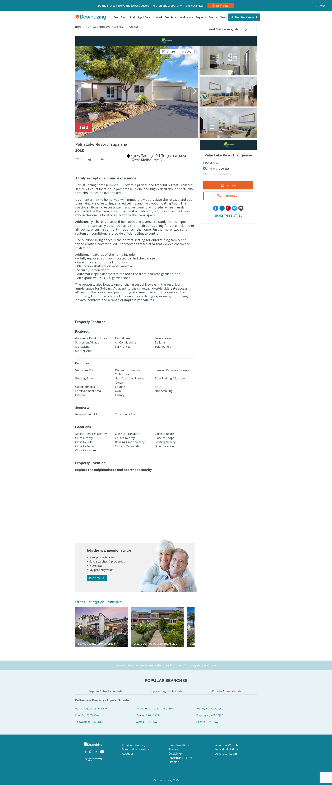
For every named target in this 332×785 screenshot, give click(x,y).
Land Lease (186, 17)
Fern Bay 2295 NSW (87, 715)
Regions (201, 17)
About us (128, 753)
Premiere (170, 17)
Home (78, 26)
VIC (87, 26)
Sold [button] (132, 17)
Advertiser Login (226, 753)
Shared (157, 17)
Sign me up (220, 5)
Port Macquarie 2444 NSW (91, 708)
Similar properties (218, 168)
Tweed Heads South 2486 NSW (155, 708)
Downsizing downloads (137, 749)
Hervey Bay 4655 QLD (209, 708)
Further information (219, 174)
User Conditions (179, 745)
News (223, 17)
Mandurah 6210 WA (147, 715)
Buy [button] (116, 17)
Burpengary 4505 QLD (209, 715)
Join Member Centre (242, 17)
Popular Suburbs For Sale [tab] (106, 691)
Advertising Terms (180, 758)
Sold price (212, 163)
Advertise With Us (226, 745)
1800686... (230, 196)
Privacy (173, 749)
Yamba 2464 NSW (146, 721)
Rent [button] (124, 17)
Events (213, 17)
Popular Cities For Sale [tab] (226, 691)
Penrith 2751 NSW (207, 721)
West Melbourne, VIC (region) (108, 26)
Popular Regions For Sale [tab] (166, 691)
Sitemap (174, 762)
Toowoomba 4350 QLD (89, 721)
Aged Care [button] (143, 17)
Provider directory (133, 745)
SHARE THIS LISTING (228, 216)
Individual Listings (227, 749)
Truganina (132, 26)
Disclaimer (175, 753)
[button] (168, 51)
